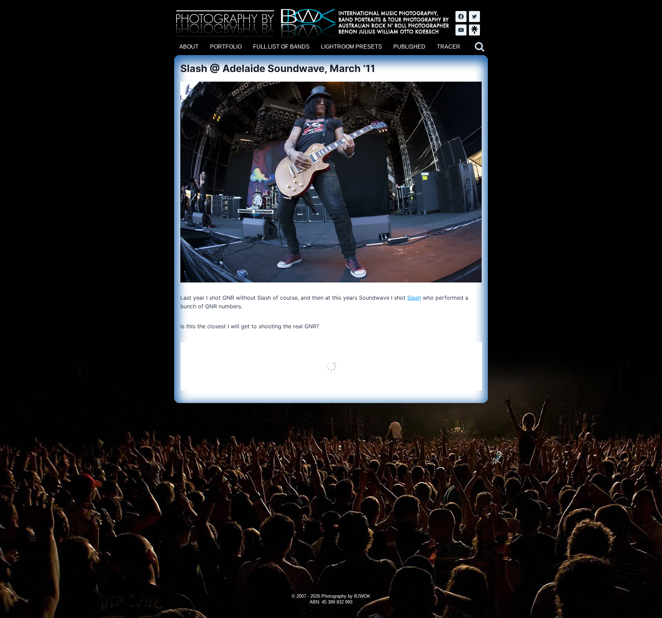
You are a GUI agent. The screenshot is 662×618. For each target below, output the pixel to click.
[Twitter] (474, 16)
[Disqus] (331, 489)
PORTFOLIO (226, 47)
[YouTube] (461, 29)
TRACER (448, 47)
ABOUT (189, 47)
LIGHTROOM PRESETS (351, 47)
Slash (414, 297)
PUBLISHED (409, 47)
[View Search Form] (479, 47)
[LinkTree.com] (474, 29)
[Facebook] (461, 16)
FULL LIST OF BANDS (281, 47)
